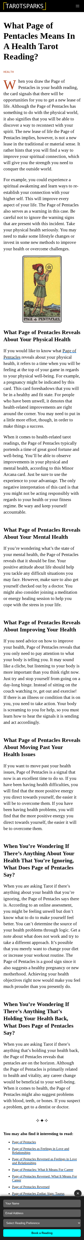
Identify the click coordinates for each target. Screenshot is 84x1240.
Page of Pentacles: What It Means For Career (42, 1169)
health (8, 71)
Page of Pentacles (24, 1142)
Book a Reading (42, 1233)
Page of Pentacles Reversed (31, 1187)
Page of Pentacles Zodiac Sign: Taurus (38, 1193)
